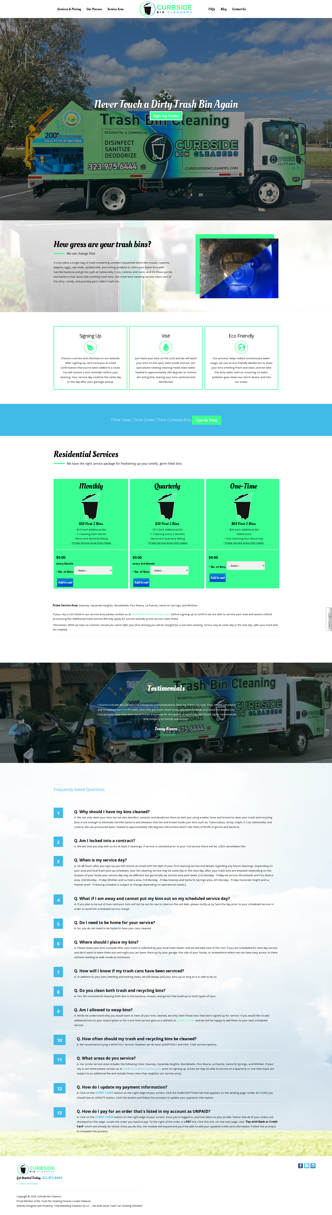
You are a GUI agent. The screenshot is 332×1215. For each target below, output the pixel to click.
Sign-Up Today (166, 115)
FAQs (211, 9)
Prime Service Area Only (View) (91, 543)
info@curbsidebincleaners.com (151, 614)
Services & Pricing (69, 9)
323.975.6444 (52, 1177)
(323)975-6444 (186, 1020)
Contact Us (239, 9)
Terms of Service (28, 1183)
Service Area (115, 9)
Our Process (94, 9)
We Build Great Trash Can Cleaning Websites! (117, 1205)
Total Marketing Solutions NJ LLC (72, 1205)
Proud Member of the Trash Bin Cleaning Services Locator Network (54, 1201)
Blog (224, 9)
